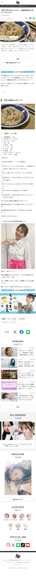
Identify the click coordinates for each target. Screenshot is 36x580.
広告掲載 (11, 560)
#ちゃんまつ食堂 (12, 319)
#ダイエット (5, 322)
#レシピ (13, 322)
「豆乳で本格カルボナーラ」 (13, 62)
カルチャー (7, 6)
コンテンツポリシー (11, 562)
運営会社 (19, 562)
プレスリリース (18, 564)
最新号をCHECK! (18, 499)
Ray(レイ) (2, 6)
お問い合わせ (26, 562)
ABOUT (5, 560)
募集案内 (16, 560)
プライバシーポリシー (26, 560)
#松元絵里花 (22, 319)
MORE (18, 407)
